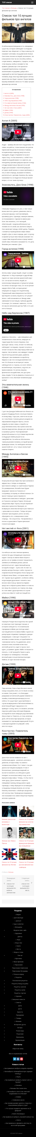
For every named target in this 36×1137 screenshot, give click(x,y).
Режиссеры (20, 1031)
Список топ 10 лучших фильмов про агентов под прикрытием (26, 822)
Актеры (19, 1028)
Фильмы (14, 8)
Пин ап (20, 955)
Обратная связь (18, 1049)
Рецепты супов (20, 990)
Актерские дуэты (20, 1024)
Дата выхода (18, 918)
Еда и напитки (18, 924)
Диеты (20, 936)
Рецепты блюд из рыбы (20, 984)
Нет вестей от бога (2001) (12, 108)
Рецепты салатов (20, 987)
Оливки (18, 1097)
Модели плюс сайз (20, 930)
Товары (18, 1018)
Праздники (20, 1015)
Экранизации (19, 1040)
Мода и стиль (18, 952)
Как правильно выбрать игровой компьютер (18, 1117)
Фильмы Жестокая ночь (18, 1088)
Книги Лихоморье (18, 1114)
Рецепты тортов (20, 993)
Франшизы (20, 1037)
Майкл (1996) (8, 110)
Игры (18, 940)
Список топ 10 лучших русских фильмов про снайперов (26, 864)
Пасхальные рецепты (19, 980)
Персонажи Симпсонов (20, 968)
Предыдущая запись (11, 885)
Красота (20, 1012)
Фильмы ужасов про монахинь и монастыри (9, 822)
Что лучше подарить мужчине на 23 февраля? (18, 1109)
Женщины (18, 927)
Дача (20, 1006)
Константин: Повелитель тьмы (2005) (16, 115)
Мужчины (18, 958)
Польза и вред (18, 974)
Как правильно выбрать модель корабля (19, 1068)
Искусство (18, 943)
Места (18, 949)
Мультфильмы (19, 962)
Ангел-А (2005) (8, 93)
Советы (18, 1002)
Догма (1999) (8, 113)
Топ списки (5, 8)
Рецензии (19, 1034)
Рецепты (18, 977)
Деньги (18, 921)
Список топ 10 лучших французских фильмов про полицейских (26, 843)
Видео (18, 914)
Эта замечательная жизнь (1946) (14, 103)
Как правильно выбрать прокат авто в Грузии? (18, 1081)
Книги (19, 946)
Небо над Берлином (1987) (12, 101)
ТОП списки (7, 2)
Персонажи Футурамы (20, 971)
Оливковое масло (18, 1100)
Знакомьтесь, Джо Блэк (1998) (13, 96)
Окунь (18, 1077)
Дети (20, 1009)
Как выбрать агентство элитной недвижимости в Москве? (18, 1092)
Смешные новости (18, 999)
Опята (18, 1120)
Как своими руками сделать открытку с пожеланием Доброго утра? (18, 1104)
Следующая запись (24, 884)
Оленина (18, 1085)
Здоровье (18, 933)
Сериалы (19, 996)
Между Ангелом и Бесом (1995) (14, 105)
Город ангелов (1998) (11, 98)
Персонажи (19, 965)
